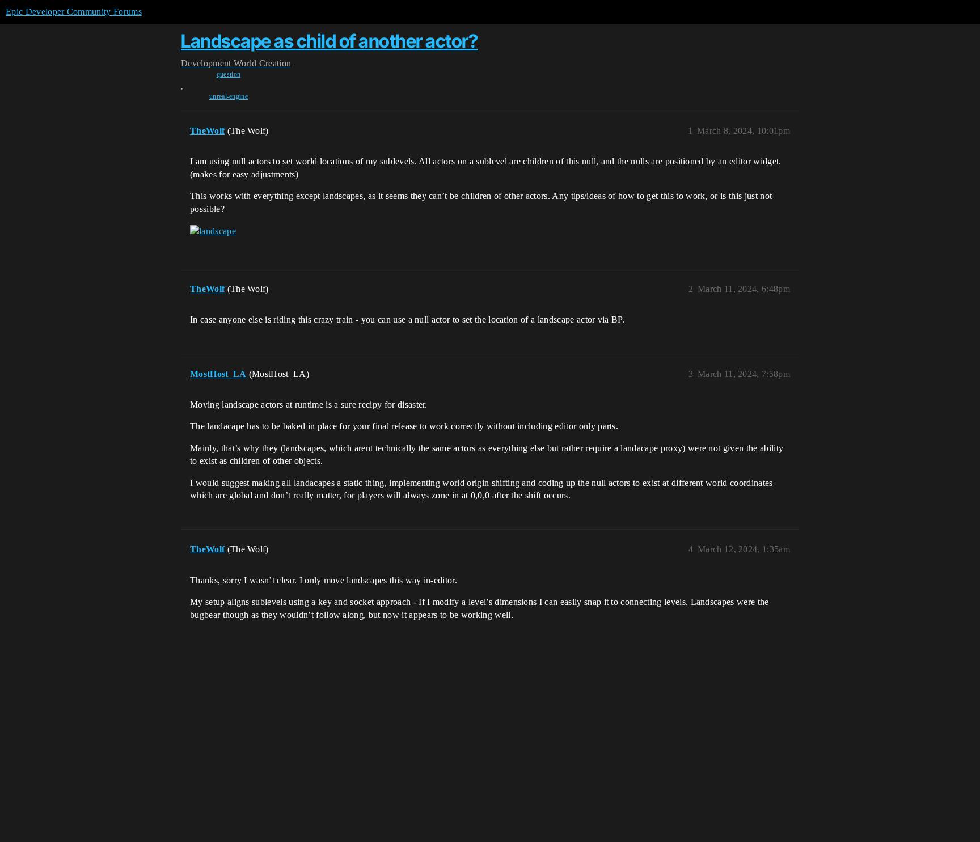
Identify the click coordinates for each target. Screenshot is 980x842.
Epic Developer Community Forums (74, 11)
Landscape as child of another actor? (329, 41)
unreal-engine (228, 96)
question (229, 74)
